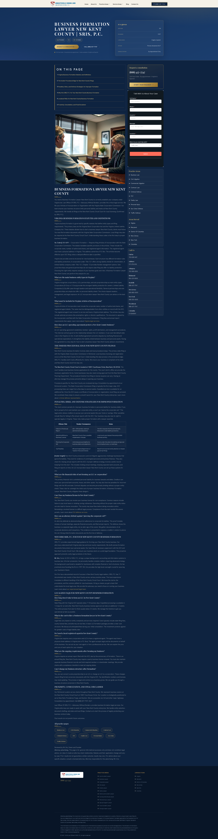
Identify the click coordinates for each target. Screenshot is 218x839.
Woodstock (132, 304)
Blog (127, 4)
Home (86, 4)
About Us (94, 4)
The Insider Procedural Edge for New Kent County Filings (76, 81)
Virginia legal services (91, 321)
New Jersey (132, 290)
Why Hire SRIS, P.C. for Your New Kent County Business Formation (78, 93)
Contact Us (134, 4)
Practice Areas (103, 4)
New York (132, 297)
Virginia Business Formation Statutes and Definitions (74, 75)
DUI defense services (80, 512)
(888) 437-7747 (137, 72)
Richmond (132, 275)
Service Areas (117, 4)
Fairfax (131, 254)
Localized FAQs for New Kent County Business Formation (76, 99)
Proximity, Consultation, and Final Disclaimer (72, 105)
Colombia (132, 311)
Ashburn (131, 261)
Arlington (132, 268)
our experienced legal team (76, 589)
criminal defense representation (69, 398)
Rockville (131, 283)
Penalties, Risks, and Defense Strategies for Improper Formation (78, 87)
